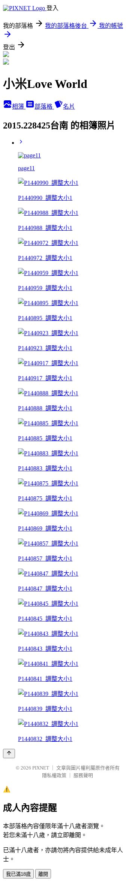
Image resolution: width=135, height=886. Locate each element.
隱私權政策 (54, 775)
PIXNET (40, 768)
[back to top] (9, 753)
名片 (69, 106)
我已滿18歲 (18, 874)
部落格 (44, 106)
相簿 (19, 106)
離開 (43, 874)
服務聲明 (83, 775)
